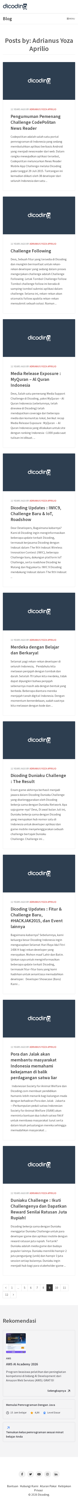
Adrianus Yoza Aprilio (43, 109)
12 (6, 1294)
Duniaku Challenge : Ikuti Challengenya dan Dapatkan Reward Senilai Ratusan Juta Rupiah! (39, 1165)
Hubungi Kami (29, 1486)
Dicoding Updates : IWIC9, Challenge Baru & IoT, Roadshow (39, 472)
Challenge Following (39, 215)
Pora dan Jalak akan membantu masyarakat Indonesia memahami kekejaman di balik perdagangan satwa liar (39, 1018)
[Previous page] (6, 1287)
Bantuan (12, 1486)
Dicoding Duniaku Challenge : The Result (39, 740)
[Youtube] (39, 1474)
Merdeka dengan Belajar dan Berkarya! (39, 611)
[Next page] (13, 1294)
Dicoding (43, 1494)
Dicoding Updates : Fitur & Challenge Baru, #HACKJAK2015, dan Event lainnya (39, 873)
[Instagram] (47, 1474)
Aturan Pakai (48, 1486)
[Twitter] (30, 1474)
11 (64, 1287)
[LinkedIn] (56, 1474)
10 (56, 1287)
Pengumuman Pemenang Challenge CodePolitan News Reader (39, 81)
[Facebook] (22, 1474)
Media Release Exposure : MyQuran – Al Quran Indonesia (39, 338)
